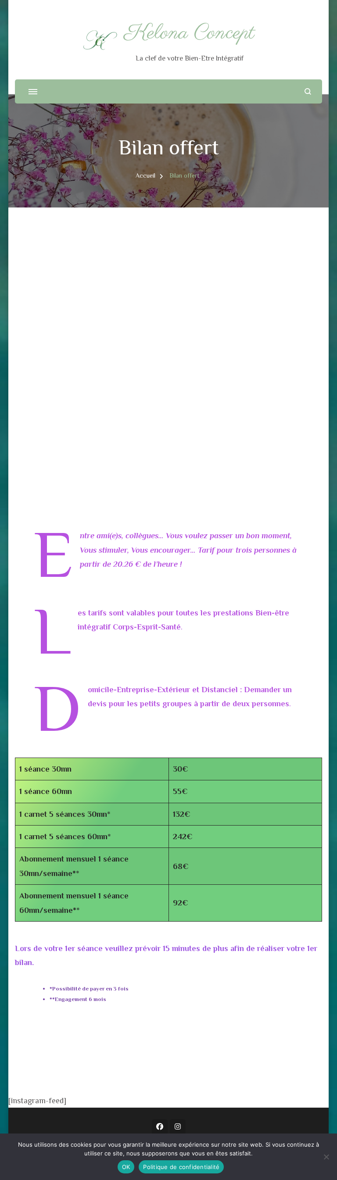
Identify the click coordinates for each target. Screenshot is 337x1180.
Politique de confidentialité (181, 1166)
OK (126, 1166)
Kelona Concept (189, 33)
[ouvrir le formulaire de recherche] (308, 91)
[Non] (326, 1156)
